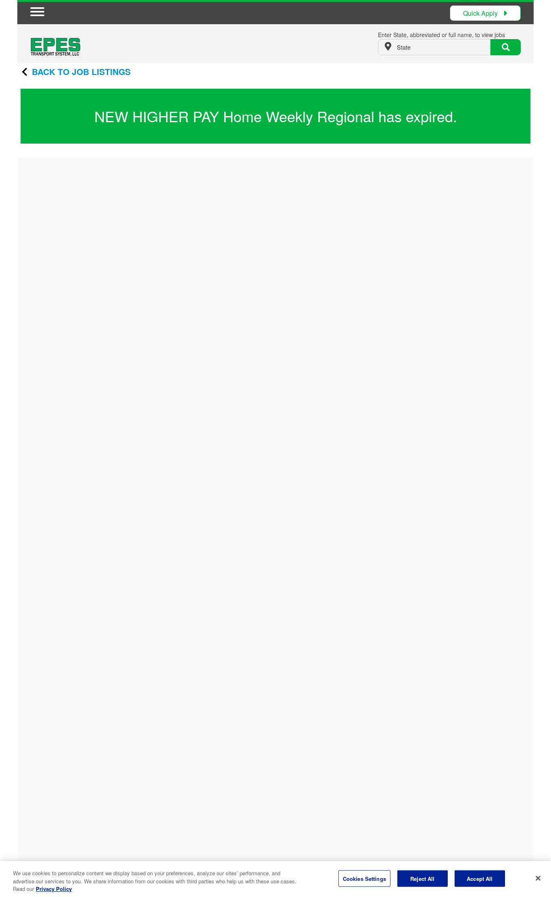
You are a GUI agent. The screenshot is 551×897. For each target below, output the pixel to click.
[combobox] (434, 47)
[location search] (505, 47)
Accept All (480, 878)
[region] (275, 879)
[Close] (538, 878)
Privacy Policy (54, 889)
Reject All (422, 878)
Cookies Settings (364, 878)
